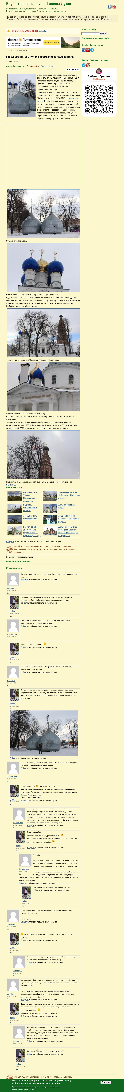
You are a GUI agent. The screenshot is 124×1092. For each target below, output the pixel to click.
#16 (8, 998)
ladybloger (11, 924)
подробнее (30, 31)
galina (12, 611)
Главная (11, 17)
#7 (7, 781)
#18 (14, 1045)
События (21, 19)
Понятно (106, 1082)
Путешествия (47, 66)
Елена (10, 994)
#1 (7, 593)
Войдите (10, 542)
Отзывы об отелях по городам (45, 19)
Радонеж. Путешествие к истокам (30, 508)
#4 (11, 662)
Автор (36, 17)
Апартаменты (73, 17)
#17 (11, 1022)
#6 (11, 708)
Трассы (11, 19)
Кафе (86, 17)
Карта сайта (24, 17)
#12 (23, 906)
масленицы (11, 485)
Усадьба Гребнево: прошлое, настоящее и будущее (68, 519)
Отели (61, 17)
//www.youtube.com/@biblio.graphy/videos (88, 65)
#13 (8, 929)
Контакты (106, 19)
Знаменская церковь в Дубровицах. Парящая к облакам (69, 495)
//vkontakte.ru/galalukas (110, 6)
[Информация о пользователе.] (14, 608)
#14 (11, 952)
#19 (17, 1069)
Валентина (12, 776)
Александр (12, 634)
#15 (14, 975)
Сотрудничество (90, 19)
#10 (17, 850)
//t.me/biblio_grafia (83, 65)
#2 (11, 616)
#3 (7, 639)
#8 (11, 804)
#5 (7, 685)
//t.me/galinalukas (92, 50)
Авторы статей (71, 19)
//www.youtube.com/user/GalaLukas (114, 6)
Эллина (10, 588)
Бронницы (73, 69)
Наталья (11, 681)
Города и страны (100, 17)
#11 (20, 874)
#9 (14, 827)
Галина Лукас (19, 66)
